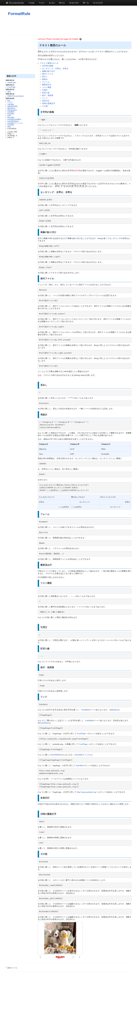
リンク (45, 98)
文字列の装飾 (47, 66)
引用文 (45, 90)
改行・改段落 (47, 95)
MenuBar (10, 117)
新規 (63, 2)
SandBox (10, 112)
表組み (45, 79)
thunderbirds (16, 3)
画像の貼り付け (48, 71)
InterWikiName (13, 121)
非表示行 (46, 101)
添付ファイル (47, 74)
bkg (8, 101)
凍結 (53, 2)
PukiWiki (10, 114)
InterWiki (10, 125)
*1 (67, 159)
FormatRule (19, 13)
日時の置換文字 (48, 103)
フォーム (46, 82)
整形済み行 (46, 85)
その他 (45, 106)
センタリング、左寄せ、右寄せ (55, 68)
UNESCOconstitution (15, 96)
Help (9, 127)
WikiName (11, 108)
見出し (45, 76)
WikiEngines (12, 110)
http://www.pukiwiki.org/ (86, 792)
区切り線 (46, 93)
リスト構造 (46, 87)
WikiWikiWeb (12, 106)
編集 (33, 2)
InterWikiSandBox (14, 119)
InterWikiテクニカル (15, 123)
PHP (9, 116)
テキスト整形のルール (49, 63)
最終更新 (75, 2)
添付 (43, 2)
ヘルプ (10, 103)
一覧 (87, 2)
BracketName (44, 723)
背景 (9, 92)
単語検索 (99, 2)
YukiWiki (10, 104)
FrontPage (11, 87)
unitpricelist (11, 83)
